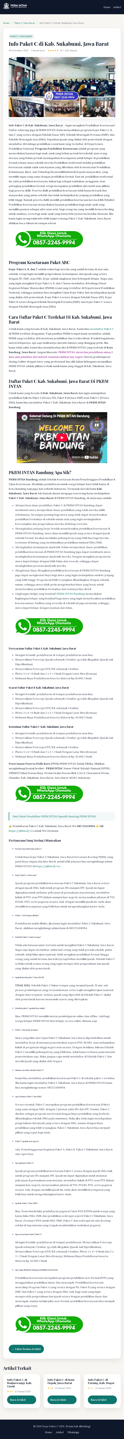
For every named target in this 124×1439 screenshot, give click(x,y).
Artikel (117, 7)
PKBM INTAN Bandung (71, 593)
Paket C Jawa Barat (24, 23)
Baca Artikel (18, 1399)
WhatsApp (73, 1432)
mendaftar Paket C (102, 328)
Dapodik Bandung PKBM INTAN (76, 816)
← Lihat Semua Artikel (26, 1349)
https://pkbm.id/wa (21, 830)
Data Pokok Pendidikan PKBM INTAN (34, 816)
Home (107, 7)
